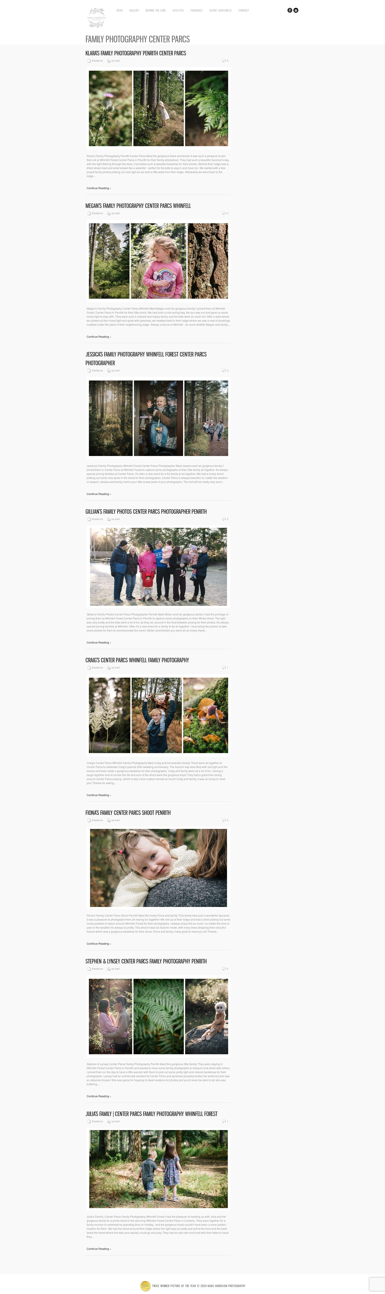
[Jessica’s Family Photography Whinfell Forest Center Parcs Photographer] (158, 458)
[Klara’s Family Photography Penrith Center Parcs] (158, 148)
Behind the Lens (156, 10)
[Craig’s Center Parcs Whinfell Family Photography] (158, 755)
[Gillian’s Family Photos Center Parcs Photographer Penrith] (158, 607)
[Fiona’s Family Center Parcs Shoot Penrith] (158, 908)
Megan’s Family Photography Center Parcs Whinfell (138, 205)
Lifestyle (178, 10)
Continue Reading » (99, 188)
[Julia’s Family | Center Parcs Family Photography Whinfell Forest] (158, 1209)
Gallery (134, 10)
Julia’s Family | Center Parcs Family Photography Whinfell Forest (151, 1113)
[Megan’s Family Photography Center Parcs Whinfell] (158, 301)
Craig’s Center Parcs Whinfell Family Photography (137, 660)
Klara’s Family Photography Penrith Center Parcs (136, 53)
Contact (244, 10)
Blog (120, 10)
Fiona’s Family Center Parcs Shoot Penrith (128, 812)
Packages (197, 10)
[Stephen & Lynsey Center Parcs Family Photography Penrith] (158, 1056)
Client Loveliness (220, 10)
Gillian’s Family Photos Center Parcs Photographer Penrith (146, 511)
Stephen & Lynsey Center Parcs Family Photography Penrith (146, 961)
